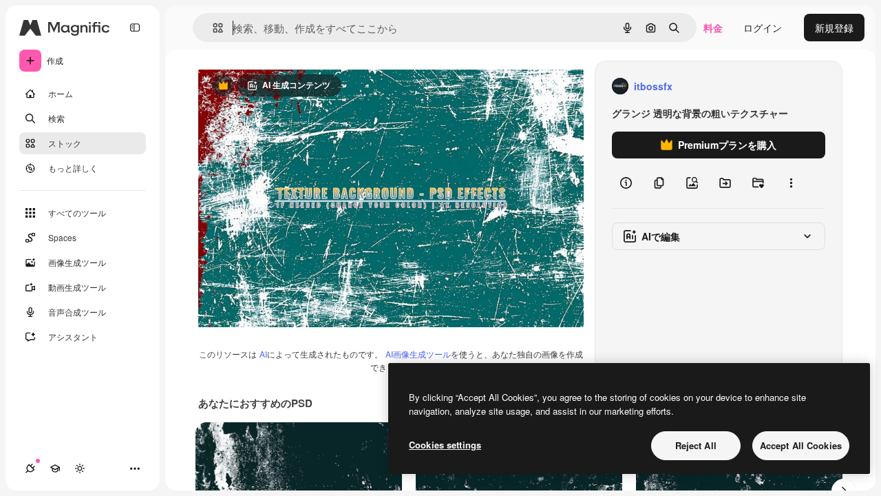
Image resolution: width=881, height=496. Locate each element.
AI (263, 354)
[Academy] (55, 468)
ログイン (762, 27)
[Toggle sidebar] (135, 28)
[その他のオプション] (791, 183)
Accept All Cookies (801, 445)
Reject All (696, 445)
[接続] (30, 468)
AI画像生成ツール (418, 354)
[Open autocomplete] (212, 28)
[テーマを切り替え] (80, 468)
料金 (713, 27)
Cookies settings (445, 444)
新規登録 (834, 27)
